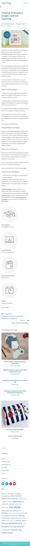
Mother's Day (22, 518)
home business (19, 513)
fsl (21, 511)
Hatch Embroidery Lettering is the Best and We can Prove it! (15, 371)
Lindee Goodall (6, 518)
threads (24, 523)
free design (15, 507)
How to (9, 26)
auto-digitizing (17, 494)
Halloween (5, 513)
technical (5, 523)
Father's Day (5, 507)
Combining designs (23, 498)
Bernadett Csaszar (9, 24)
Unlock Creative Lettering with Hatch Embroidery (15, 362)
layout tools (14, 516)
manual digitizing (14, 518)
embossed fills (5, 504)
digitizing (16, 501)
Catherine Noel (6, 499)
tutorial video (6, 530)
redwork (24, 520)
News (3, 473)
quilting (18, 520)
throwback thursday (9, 526)
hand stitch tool (11, 513)
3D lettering (4, 494)
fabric (20, 504)
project (11, 520)
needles (7, 520)
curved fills (10, 501)
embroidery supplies (14, 504)
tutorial (20, 526)
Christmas (14, 498)
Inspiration (4, 470)
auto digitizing (5, 496)
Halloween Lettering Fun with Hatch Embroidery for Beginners (15, 392)
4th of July (10, 494)
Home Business (5, 464)
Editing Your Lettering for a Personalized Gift (15, 381)
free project (5, 511)
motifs (3, 520)
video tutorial (7, 532)
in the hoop (5, 516)
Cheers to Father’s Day (15, 436)
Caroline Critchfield (15, 496)
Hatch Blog (6, 3)
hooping (25, 513)
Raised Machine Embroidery (15, 429)
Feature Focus (5, 461)
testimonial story (15, 523)
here (25, 168)
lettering (6, 307)
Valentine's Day (16, 530)
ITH (9, 516)
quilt (14, 520)
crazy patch (4, 501)
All (4, 26)
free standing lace (15, 511)
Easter (22, 501)
